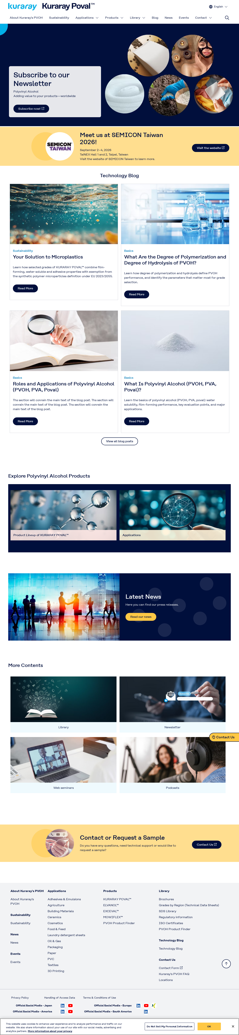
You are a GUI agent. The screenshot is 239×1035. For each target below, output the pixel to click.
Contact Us (205, 844)
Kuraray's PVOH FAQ (174, 974)
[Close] (233, 1026)
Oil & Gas (54, 941)
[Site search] (227, 17)
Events (184, 17)
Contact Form (169, 968)
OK (209, 1026)
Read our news (140, 617)
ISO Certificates (171, 923)
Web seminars (63, 788)
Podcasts (172, 788)
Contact (201, 17)
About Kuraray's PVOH (26, 17)
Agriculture (56, 905)
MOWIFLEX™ (113, 917)
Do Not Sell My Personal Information (169, 1026)
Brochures (166, 899)
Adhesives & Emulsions (64, 899)
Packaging (55, 947)
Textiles (53, 965)
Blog (155, 17)
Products (111, 17)
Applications (84, 17)
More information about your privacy (50, 1031)
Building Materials (61, 911)
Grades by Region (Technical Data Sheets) (189, 905)
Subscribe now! (29, 108)
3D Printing (56, 971)
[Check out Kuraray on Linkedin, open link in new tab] (63, 1006)
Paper (52, 953)
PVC (51, 959)
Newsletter (172, 727)
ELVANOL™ (111, 905)
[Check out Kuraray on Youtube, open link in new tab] (70, 1006)
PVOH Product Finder (119, 923)
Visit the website (209, 148)
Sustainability (59, 17)
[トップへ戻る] (226, 963)
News (169, 17)
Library (135, 17)
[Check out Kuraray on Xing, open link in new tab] (154, 1006)
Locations (166, 980)
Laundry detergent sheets (66, 935)
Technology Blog (171, 948)
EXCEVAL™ (111, 911)
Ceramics (54, 917)
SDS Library (167, 911)
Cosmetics (55, 923)
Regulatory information (176, 917)
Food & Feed (57, 929)
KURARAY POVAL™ (117, 899)
